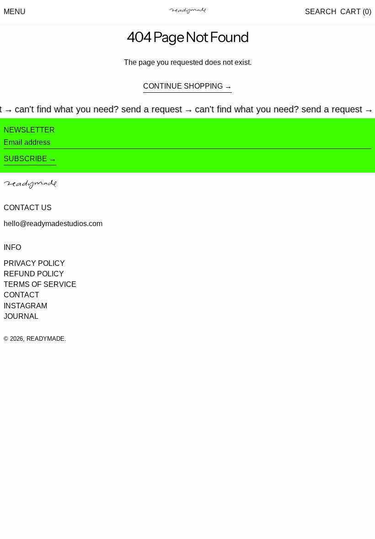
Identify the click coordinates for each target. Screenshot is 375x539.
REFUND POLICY (34, 274)
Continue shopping (183, 86)
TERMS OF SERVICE (40, 284)
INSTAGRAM (25, 306)
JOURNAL (21, 316)
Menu (15, 12)
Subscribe (25, 159)
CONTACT (21, 295)
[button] (321, 11)
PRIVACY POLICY (34, 263)
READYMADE (45, 338)
